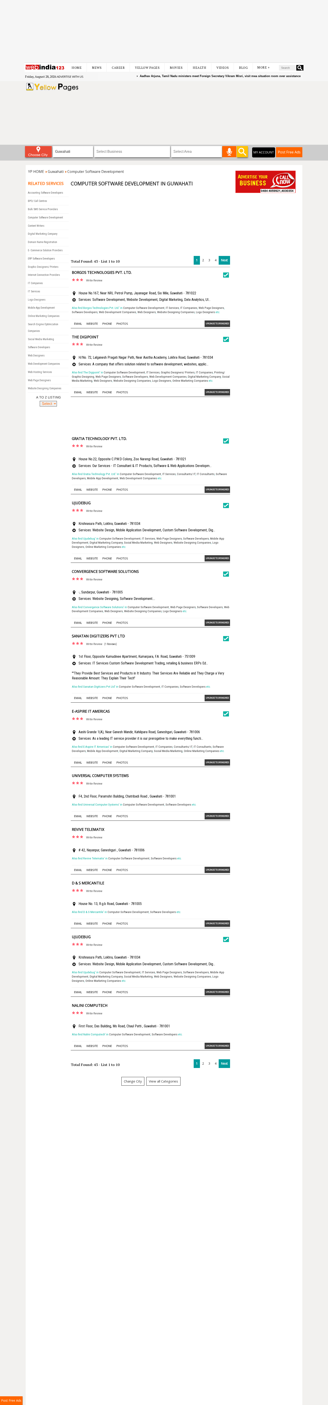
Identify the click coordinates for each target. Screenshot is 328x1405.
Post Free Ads (289, 152)
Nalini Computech (90, 1005)
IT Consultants (205, 474)
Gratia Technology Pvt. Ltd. (99, 438)
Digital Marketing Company (42, 233)
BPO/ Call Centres (37, 201)
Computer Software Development (45, 217)
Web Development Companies (44, 363)
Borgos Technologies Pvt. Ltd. (102, 272)
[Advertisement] (164, 31)
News (97, 67)
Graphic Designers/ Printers (43, 266)
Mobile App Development (41, 307)
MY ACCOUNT (263, 152)
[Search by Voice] (229, 151)
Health (199, 67)
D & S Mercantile (88, 883)
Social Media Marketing (41, 339)
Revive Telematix (88, 829)
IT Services (34, 291)
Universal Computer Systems (100, 775)
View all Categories (163, 1081)
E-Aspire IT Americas (91, 711)
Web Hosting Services (40, 372)
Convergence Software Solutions (105, 571)
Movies (176, 67)
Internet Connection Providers (44, 274)
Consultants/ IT (186, 474)
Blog (243, 67)
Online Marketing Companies (44, 316)
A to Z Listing (48, 397)
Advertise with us (70, 77)
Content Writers (36, 225)
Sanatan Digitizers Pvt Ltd (98, 636)
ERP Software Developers (41, 258)
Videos (222, 67)
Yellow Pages (147, 67)
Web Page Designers (39, 380)
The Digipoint (85, 337)
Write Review (94, 280)
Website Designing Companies (44, 388)
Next (224, 260)
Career (118, 67)
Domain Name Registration (42, 242)
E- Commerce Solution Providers (45, 250)
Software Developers (39, 347)
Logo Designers (37, 299)
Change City (133, 1081)
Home (77, 67)
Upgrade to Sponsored (217, 323)
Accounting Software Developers (45, 192)
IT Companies (35, 283)
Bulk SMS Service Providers (43, 209)
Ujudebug (81, 502)
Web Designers (36, 355)
